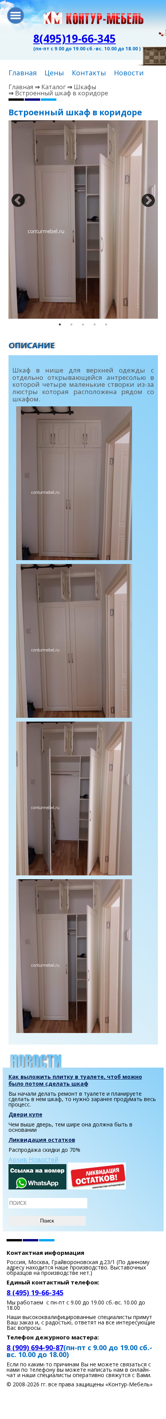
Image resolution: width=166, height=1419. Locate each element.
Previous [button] (14, 197)
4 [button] (94, 324)
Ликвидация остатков (41, 1139)
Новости (129, 72)
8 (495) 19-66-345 (35, 1292)
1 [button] (60, 324)
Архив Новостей (33, 1159)
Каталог (53, 87)
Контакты (89, 72)
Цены (54, 72)
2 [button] (71, 324)
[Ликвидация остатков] (97, 1187)
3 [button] (83, 324)
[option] (83, 219)
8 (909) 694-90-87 (35, 1347)
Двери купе (25, 1114)
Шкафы (85, 87)
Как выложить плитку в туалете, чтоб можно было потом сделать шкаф (75, 1080)
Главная (22, 72)
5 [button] (106, 324)
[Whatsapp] (37, 1187)
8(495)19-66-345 (74, 38)
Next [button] (144, 197)
